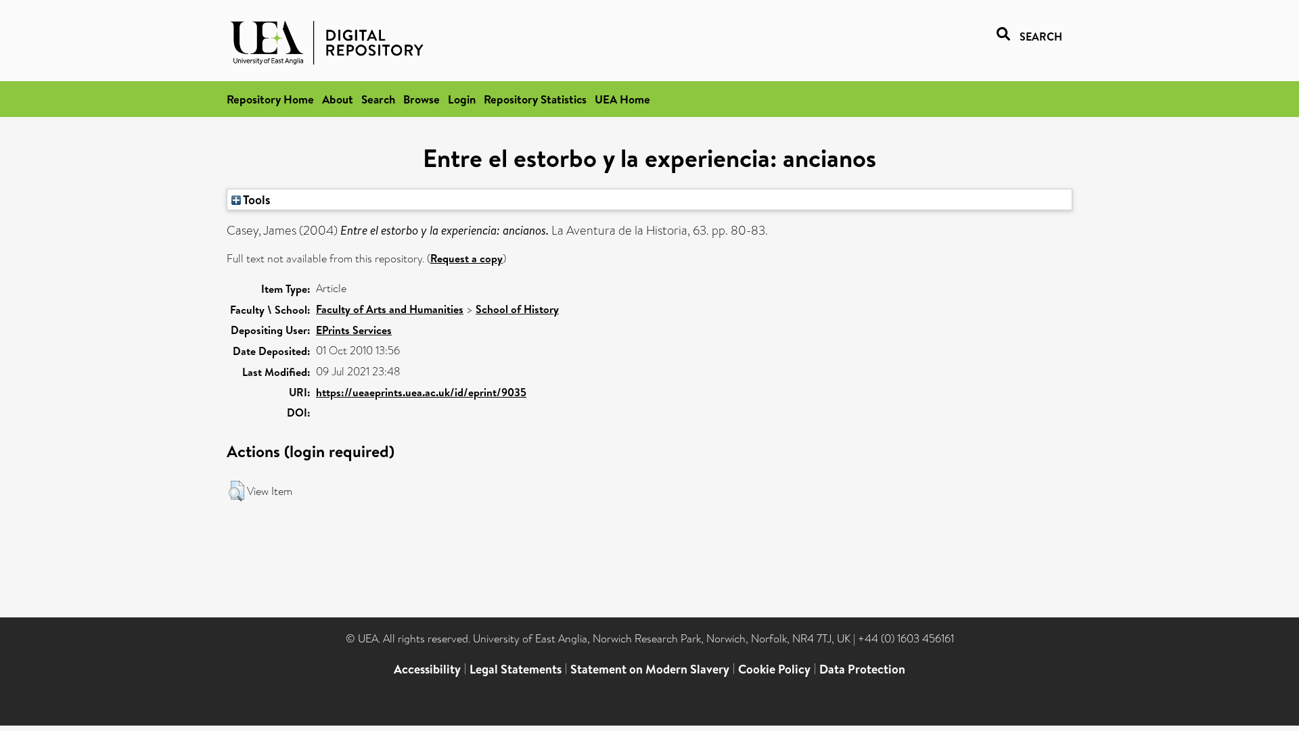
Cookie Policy (774, 669)
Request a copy (466, 258)
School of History (517, 309)
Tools (256, 199)
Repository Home (270, 99)
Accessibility (427, 669)
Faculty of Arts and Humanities (389, 309)
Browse (421, 99)
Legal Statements (516, 669)
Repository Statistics (535, 99)
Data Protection (862, 669)
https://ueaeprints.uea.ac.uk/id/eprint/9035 (421, 392)
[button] (236, 491)
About (337, 99)
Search (378, 99)
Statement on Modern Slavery (649, 669)
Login (462, 99)
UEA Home (622, 99)
